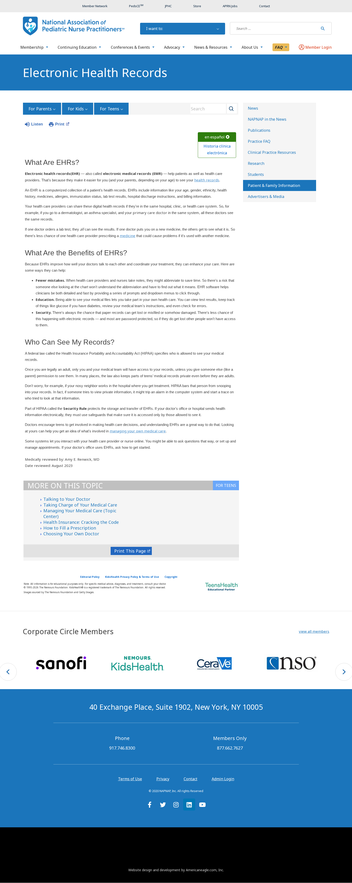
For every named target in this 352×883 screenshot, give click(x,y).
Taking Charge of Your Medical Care (80, 505)
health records (206, 180)
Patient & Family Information (274, 185)
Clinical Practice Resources (272, 152)
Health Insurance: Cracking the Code (81, 522)
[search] (274, 28)
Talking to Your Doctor (66, 499)
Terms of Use (130, 778)
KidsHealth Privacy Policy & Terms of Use (132, 577)
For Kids (76, 109)
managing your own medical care (138, 431)
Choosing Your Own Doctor (71, 534)
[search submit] (322, 28)
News (253, 108)
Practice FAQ (259, 141)
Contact (190, 778)
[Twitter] (163, 805)
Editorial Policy (90, 577)
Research (256, 163)
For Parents (39, 109)
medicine (127, 235)
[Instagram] (176, 805)
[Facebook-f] (150, 805)
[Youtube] (202, 805)
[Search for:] (274, 28)
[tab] (226, 485)
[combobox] (211, 108)
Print (59, 124)
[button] (314, 631)
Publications (259, 130)
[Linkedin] (189, 805)
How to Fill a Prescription (69, 528)
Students (256, 174)
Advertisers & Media (266, 196)
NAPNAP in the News (267, 119)
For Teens (109, 109)
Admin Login (223, 778)
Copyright (171, 577)
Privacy (162, 778)
